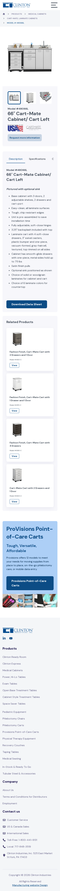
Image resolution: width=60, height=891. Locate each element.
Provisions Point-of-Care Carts (29, 583)
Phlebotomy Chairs (14, 718)
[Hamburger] (54, 5)
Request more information (25, 137)
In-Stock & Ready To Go (17, 767)
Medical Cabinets (37, 14)
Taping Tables (11, 752)
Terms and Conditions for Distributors (25, 796)
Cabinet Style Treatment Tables (21, 697)
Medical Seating (12, 758)
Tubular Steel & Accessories (19, 773)
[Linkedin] (4, 638)
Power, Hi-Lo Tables (14, 677)
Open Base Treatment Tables (20, 690)
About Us (8, 790)
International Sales (18, 833)
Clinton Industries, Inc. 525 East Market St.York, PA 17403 (29, 855)
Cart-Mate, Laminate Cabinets (22, 18)
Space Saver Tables (14, 703)
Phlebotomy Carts (13, 725)
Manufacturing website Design (30, 885)
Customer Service (17, 820)
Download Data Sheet (27, 304)
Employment (10, 803)
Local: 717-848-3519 (19, 846)
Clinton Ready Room (14, 657)
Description (16, 159)
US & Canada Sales (18, 826)
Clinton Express (12, 663)
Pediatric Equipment (14, 712)
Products (17, 14)
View (14, 365)
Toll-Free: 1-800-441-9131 (22, 840)
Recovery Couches (14, 745)
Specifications (37, 159)
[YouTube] (10, 638)
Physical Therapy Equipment (19, 738)
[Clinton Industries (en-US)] (17, 5)
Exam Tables (10, 683)
